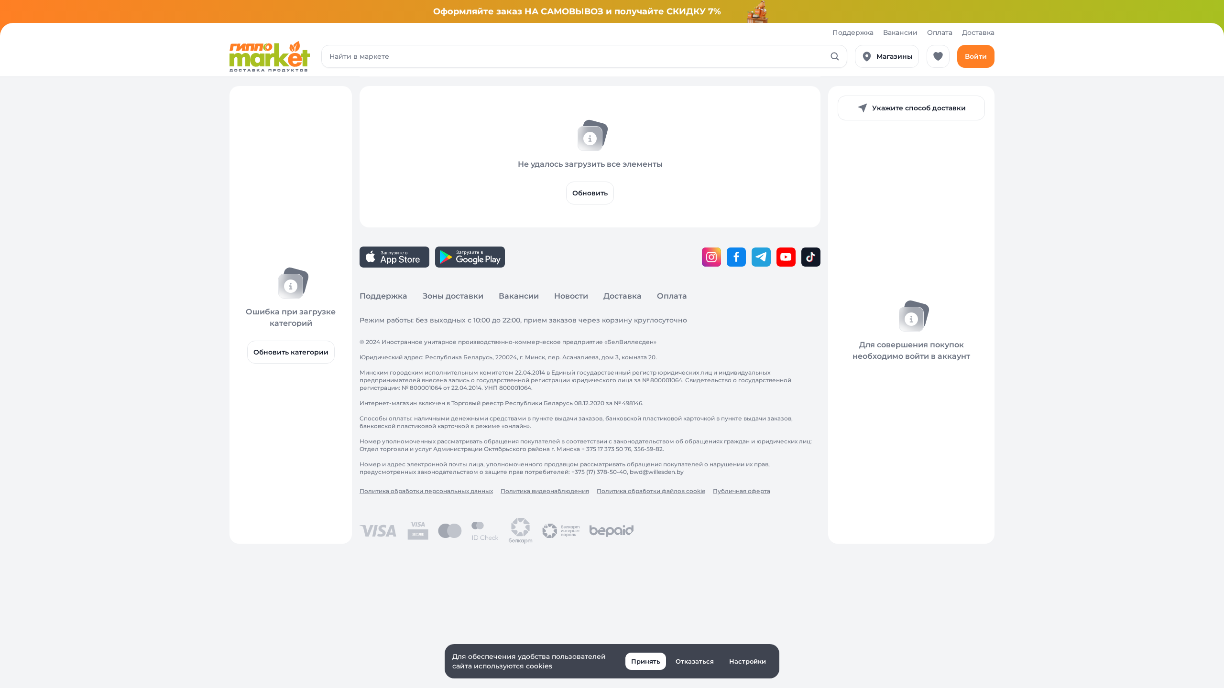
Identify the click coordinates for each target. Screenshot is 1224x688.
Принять (645, 661)
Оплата (939, 32)
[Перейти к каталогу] (270, 56)
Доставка (978, 32)
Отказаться (695, 661)
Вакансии (900, 32)
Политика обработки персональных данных (426, 490)
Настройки (747, 661)
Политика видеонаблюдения (545, 490)
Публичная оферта (741, 490)
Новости (571, 296)
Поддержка (853, 32)
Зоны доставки (453, 296)
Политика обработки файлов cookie (651, 490)
